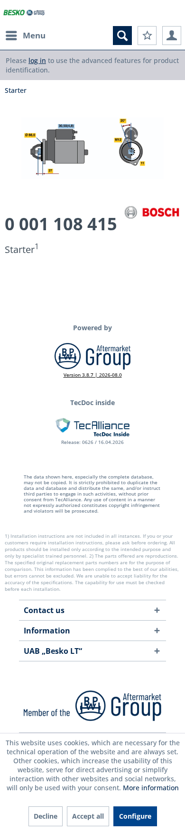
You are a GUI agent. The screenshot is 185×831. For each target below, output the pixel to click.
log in (37, 60)
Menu (34, 35)
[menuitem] (25, 35)
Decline (45, 816)
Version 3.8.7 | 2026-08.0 (93, 374)
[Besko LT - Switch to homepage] (24, 13)
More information (151, 787)
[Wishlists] (147, 35)
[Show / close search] (122, 35)
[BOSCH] (151, 212)
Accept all (88, 816)
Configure (135, 816)
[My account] (171, 35)
